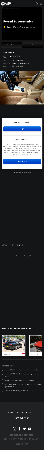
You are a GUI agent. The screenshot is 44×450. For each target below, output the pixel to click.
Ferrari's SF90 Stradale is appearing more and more (22, 375)
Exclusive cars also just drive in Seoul (19, 391)
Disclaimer (22, 444)
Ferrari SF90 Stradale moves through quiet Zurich (23, 370)
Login (22, 129)
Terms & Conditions (14, 439)
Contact (27, 413)
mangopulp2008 (17, 60)
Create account (22, 161)
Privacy (34, 439)
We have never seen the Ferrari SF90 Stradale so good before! (23, 385)
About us (13, 413)
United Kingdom (23, 63)
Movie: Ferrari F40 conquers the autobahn (20, 380)
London (14, 63)
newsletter (22, 418)
